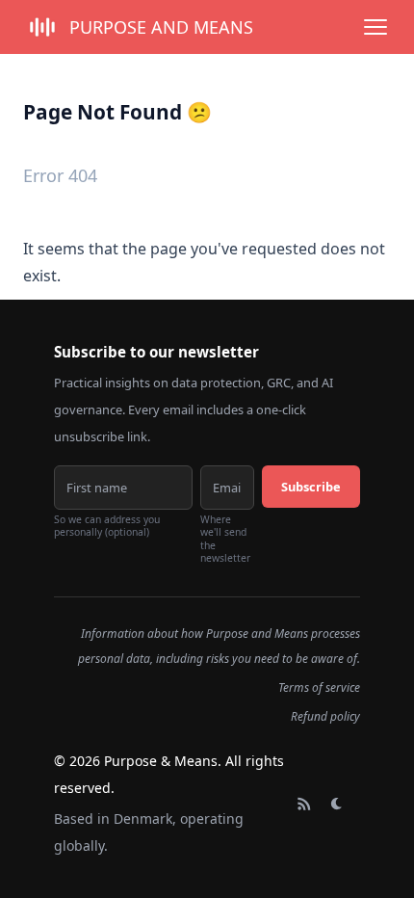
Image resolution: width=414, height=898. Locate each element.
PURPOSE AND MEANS (161, 27)
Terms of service (319, 687)
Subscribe (311, 486)
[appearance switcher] (337, 803)
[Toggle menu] (375, 27)
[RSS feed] (304, 803)
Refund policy (325, 716)
